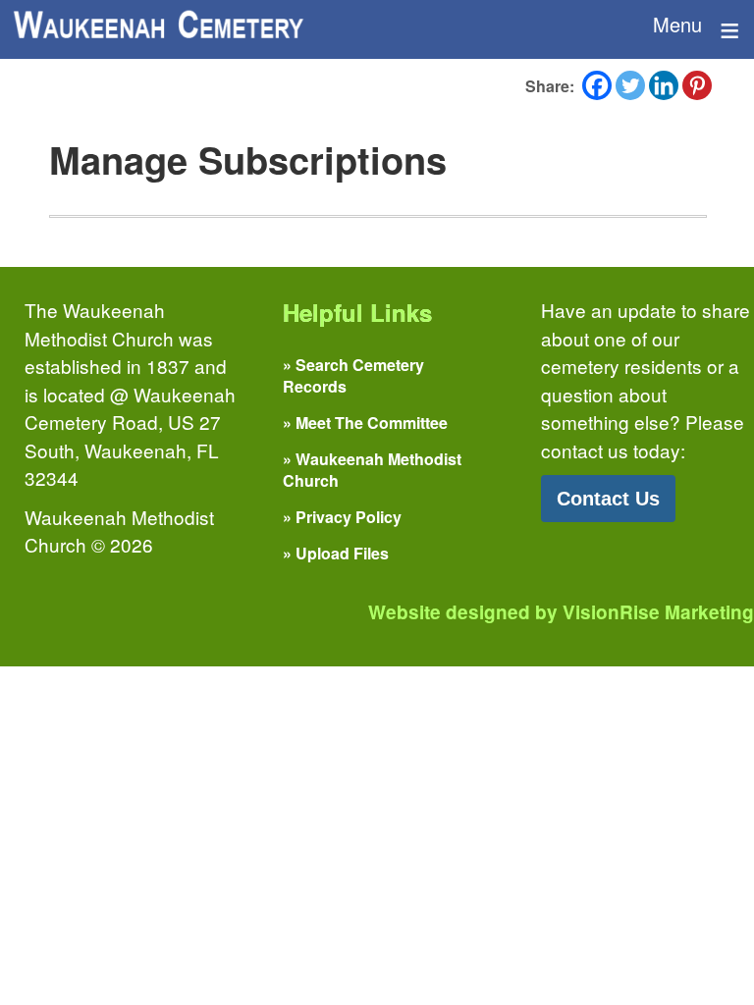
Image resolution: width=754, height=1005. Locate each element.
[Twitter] (630, 85)
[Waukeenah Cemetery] (157, 24)
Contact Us (608, 498)
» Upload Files (336, 553)
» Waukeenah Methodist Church (372, 470)
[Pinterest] (697, 85)
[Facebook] (597, 85)
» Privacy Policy (342, 516)
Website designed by (561, 612)
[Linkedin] (663, 85)
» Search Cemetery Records (353, 375)
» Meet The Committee (365, 422)
